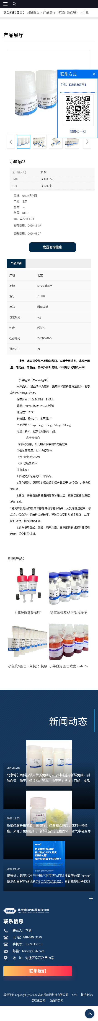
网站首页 (33, 12)
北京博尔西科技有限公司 (53, 995)
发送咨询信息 (52, 247)
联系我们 (37, 971)
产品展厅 (49, 12)
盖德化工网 (38, 1000)
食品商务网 (56, 1000)
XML (75, 995)
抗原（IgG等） (69, 12)
